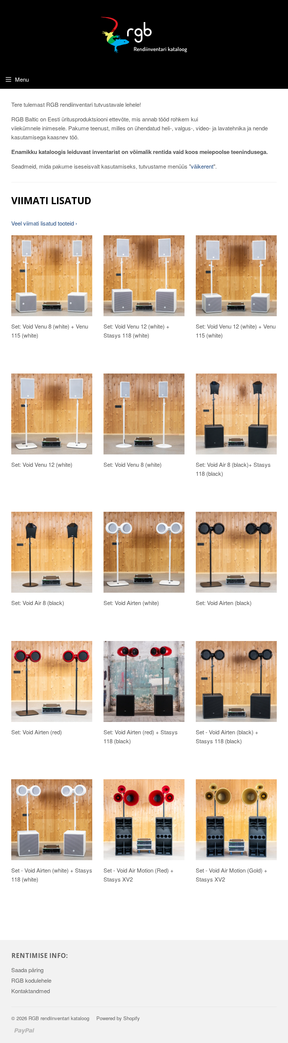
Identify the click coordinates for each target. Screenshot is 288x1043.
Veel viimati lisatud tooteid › (44, 223)
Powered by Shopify (118, 1018)
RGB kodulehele (31, 980)
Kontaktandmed (30, 991)
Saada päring (27, 970)
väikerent (202, 166)
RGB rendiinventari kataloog (58, 1018)
